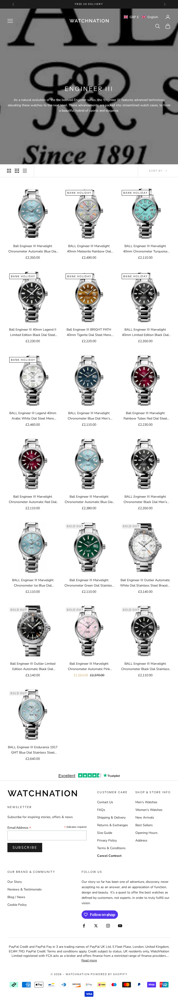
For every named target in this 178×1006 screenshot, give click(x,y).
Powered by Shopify (109, 974)
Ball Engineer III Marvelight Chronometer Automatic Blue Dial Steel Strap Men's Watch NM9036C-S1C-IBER (32, 249)
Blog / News (16, 897)
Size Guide (104, 833)
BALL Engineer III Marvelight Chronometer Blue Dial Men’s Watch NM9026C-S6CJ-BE (89, 416)
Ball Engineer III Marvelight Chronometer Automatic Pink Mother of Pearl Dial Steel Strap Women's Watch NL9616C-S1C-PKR (89, 666)
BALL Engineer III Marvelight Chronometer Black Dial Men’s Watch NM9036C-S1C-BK (145, 499)
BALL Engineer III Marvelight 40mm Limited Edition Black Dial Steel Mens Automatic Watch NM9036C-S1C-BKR (145, 332)
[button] (140, 17)
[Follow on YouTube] (120, 925)
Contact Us (105, 802)
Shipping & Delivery (111, 817)
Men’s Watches (146, 802)
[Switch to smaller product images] (17, 170)
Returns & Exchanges (112, 825)
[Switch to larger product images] (9, 170)
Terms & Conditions (111, 848)
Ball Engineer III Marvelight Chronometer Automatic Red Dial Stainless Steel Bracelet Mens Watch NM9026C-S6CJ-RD (33, 499)
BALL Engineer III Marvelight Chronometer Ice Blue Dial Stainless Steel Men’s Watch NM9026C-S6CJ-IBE (33, 583)
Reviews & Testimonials (24, 889)
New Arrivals (144, 817)
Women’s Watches (148, 810)
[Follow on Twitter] (96, 925)
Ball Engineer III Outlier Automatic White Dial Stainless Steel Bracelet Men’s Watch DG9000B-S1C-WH (145, 583)
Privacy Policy (107, 840)
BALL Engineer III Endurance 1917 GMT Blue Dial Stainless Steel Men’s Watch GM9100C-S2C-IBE (32, 750)
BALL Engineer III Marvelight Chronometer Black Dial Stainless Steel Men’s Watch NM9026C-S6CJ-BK (145, 666)
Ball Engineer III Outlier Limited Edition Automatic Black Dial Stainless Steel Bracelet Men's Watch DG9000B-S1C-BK (32, 666)
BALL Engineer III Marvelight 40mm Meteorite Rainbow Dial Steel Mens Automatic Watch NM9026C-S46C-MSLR (89, 249)
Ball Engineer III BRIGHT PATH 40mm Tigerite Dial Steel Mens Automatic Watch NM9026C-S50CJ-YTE (89, 332)
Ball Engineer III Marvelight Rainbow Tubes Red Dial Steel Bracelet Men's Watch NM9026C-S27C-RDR (145, 416)
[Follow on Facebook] (84, 925)
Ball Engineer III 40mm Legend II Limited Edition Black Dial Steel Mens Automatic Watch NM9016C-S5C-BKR (32, 332)
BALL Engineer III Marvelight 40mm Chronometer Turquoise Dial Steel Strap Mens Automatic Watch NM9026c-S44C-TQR (145, 249)
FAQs (101, 810)
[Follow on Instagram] (108, 925)
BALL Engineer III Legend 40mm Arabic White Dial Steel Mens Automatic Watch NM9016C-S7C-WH (32, 416)
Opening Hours (146, 833)
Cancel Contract (109, 856)
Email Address (19, 827)
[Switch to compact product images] (25, 170)
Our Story (14, 882)
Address (141, 840)
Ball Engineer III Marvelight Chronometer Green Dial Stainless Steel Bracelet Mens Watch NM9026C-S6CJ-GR (89, 583)
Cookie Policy (17, 905)
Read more (89, 960)
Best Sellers (144, 825)
